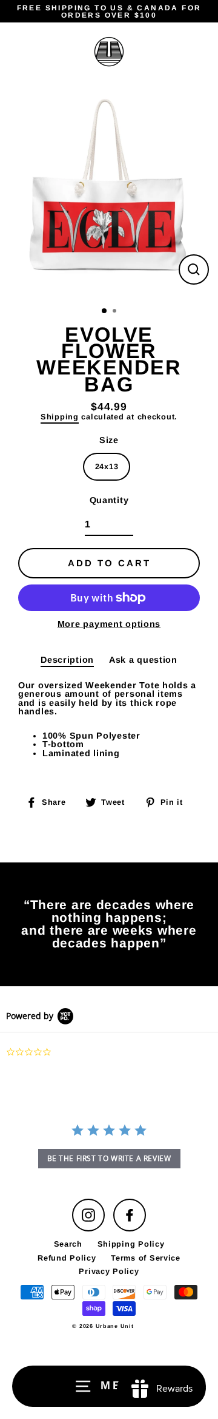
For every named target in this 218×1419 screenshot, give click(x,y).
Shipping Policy (131, 1243)
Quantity (109, 500)
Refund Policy (67, 1257)
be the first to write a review (109, 1158)
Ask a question (143, 660)
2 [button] (116, 312)
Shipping (60, 417)
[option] (109, 190)
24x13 (107, 466)
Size (109, 440)
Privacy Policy (109, 1271)
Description (67, 660)
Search (68, 1243)
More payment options (109, 624)
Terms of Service (145, 1257)
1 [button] (105, 311)
